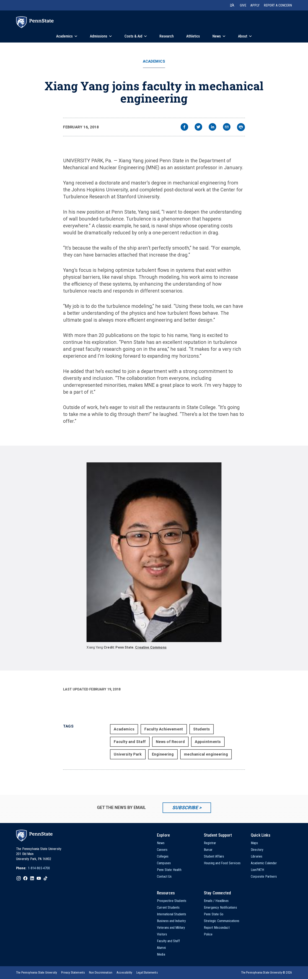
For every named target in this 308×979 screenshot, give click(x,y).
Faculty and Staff (130, 741)
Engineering (163, 754)
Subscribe (185, 807)
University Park (128, 754)
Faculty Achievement (163, 729)
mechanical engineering (206, 754)
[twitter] (198, 127)
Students (201, 729)
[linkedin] (212, 127)
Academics (154, 61)
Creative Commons (151, 647)
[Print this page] (241, 127)
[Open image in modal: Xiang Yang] (154, 552)
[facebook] (184, 127)
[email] (226, 127)
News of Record (170, 741)
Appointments (208, 741)
